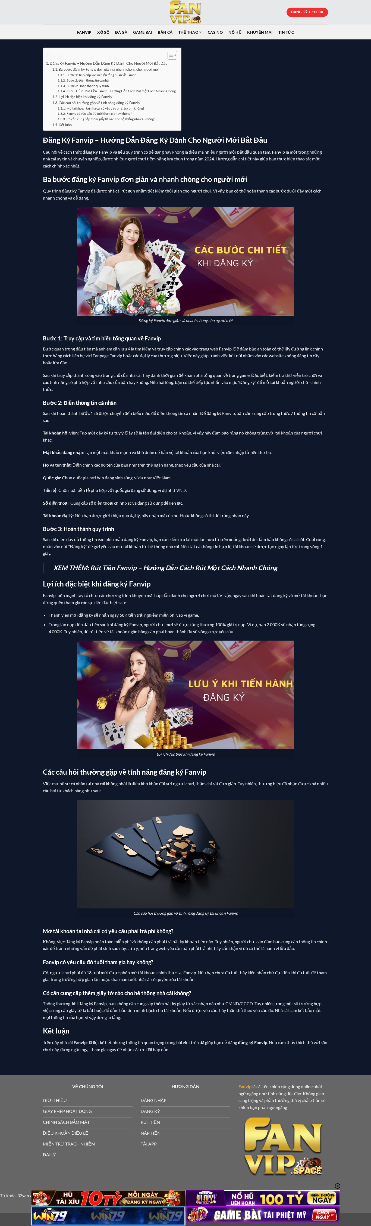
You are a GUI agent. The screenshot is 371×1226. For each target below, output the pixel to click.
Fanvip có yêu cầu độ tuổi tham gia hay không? (99, 113)
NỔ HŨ (234, 32)
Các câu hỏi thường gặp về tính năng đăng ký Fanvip (99, 103)
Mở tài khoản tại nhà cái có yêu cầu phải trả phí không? (105, 108)
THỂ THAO (188, 32)
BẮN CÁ (165, 32)
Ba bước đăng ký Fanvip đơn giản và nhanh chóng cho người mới (109, 69)
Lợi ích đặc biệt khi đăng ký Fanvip (85, 97)
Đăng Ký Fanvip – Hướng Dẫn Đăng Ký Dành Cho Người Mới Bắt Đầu (109, 63)
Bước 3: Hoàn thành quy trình (88, 86)
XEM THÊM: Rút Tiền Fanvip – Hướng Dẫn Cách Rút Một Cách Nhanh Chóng (121, 91)
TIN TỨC (286, 32)
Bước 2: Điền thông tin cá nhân (89, 80)
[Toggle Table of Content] (170, 55)
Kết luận (65, 125)
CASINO (215, 32)
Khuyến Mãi (259, 32)
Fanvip (84, 32)
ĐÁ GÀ (121, 32)
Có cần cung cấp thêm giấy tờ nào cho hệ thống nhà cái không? (111, 119)
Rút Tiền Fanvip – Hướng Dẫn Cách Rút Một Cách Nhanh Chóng (183, 568)
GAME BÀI (142, 32)
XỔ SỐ (103, 32)
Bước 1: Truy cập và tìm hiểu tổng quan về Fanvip (101, 75)
